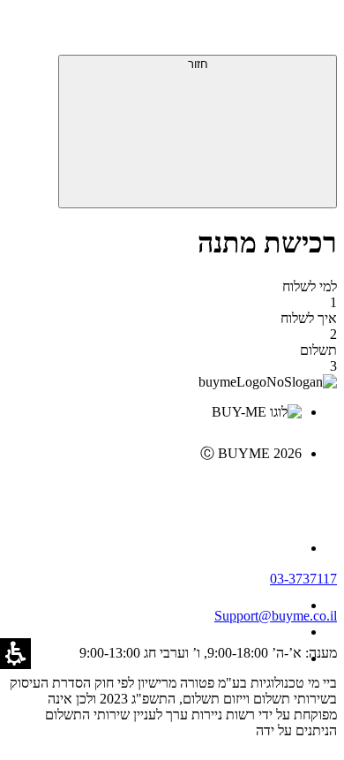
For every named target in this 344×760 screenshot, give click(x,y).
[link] (154, 491)
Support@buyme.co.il (275, 615)
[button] (313, 31)
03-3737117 (303, 578)
